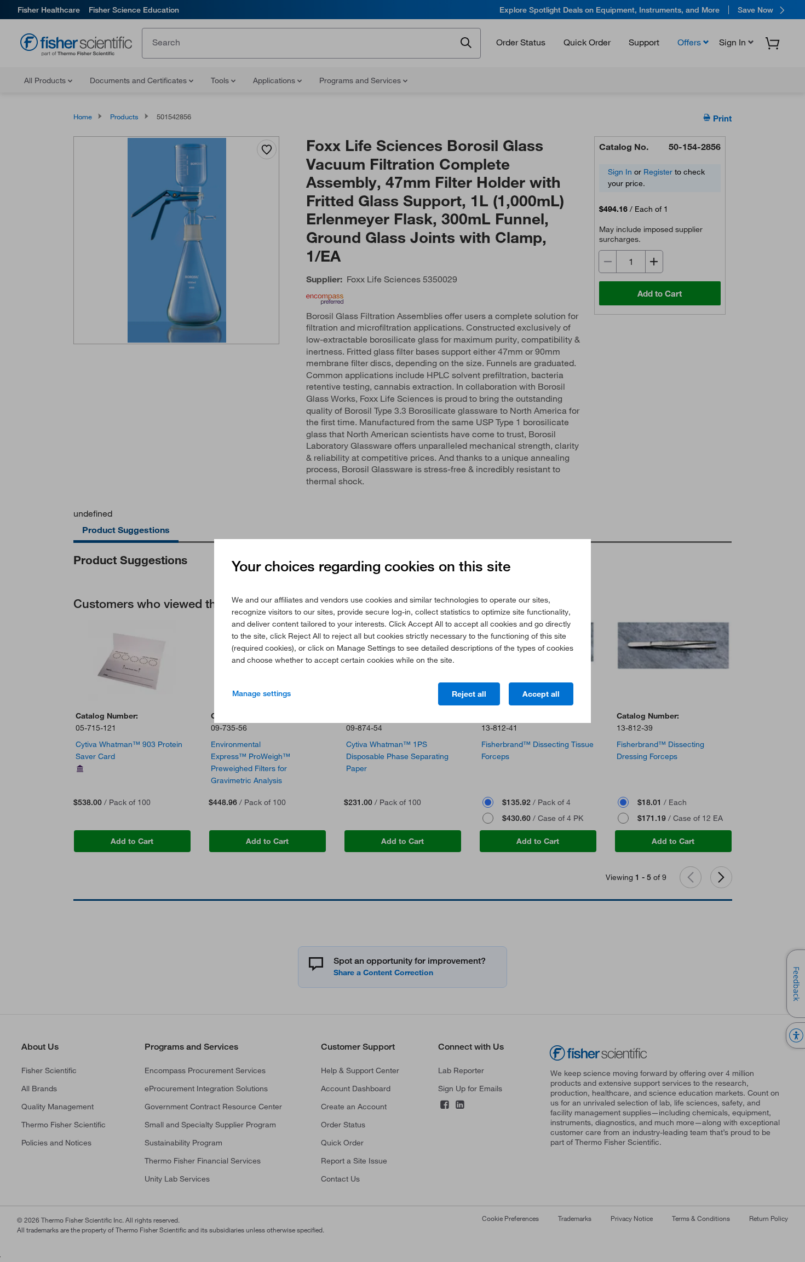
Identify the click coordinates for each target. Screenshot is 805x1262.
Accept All (541, 694)
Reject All (469, 694)
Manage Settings (261, 693)
